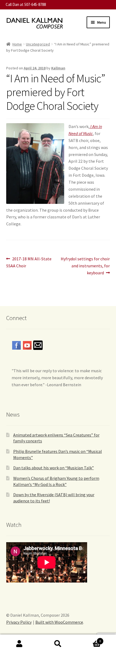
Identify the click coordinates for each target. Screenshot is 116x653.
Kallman (58, 68)
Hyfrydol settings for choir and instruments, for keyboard (85, 265)
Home (17, 44)
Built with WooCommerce (59, 622)
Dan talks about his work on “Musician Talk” (53, 467)
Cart (89, 639)
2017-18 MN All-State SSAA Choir (29, 262)
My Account (19, 644)
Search (58, 644)
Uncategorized (38, 44)
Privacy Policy (19, 622)
